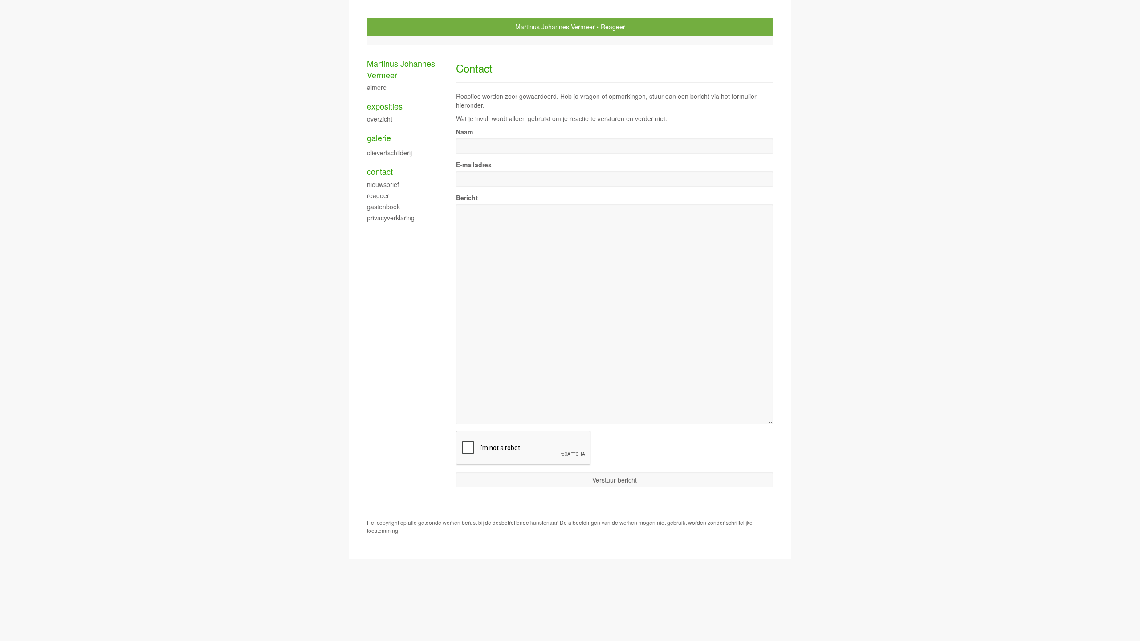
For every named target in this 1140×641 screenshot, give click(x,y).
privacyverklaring (391, 217)
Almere (377, 87)
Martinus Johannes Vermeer (555, 26)
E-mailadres (474, 164)
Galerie (379, 137)
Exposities (385, 106)
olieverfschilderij (389, 152)
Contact (380, 171)
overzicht (379, 118)
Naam (464, 131)
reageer (378, 195)
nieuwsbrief (383, 184)
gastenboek (383, 206)
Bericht (467, 197)
